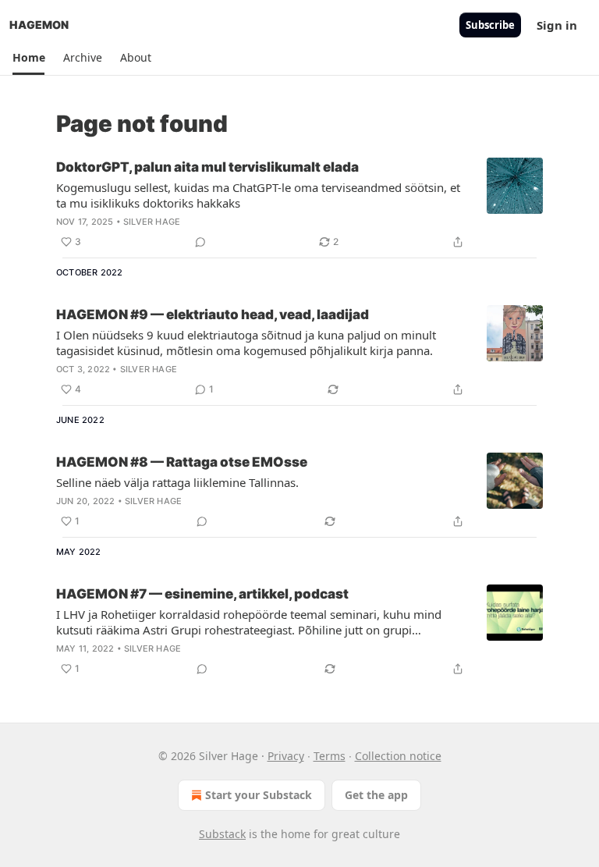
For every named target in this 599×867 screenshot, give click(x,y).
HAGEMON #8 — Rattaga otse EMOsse (181, 462)
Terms (330, 755)
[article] (299, 204)
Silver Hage (151, 221)
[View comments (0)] (200, 242)
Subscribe (490, 25)
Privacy (286, 755)
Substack (222, 833)
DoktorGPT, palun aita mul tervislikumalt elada (207, 167)
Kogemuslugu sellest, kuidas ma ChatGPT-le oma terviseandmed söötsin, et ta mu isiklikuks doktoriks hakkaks (258, 195)
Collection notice (398, 755)
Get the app (376, 794)
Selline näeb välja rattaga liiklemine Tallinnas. (177, 482)
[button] (28, 58)
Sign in (557, 25)
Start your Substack (258, 794)
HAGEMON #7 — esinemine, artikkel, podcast (202, 594)
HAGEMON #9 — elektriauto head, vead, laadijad (212, 314)
